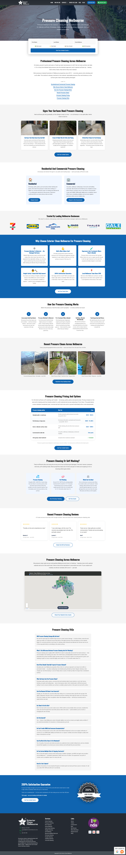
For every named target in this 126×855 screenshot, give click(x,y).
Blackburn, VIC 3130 (25, 827)
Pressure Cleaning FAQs (63, 98)
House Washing (48, 826)
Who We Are (74, 828)
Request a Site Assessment (75, 200)
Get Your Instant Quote (63, 154)
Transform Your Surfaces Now (63, 381)
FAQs (72, 833)
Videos (72, 823)
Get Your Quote (72, 499)
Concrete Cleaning (49, 840)
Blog (72, 826)
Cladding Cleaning (49, 838)
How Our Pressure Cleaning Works (63, 90)
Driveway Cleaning (49, 835)
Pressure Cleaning (49, 823)
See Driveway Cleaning (56, 499)
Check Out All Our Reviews (63, 545)
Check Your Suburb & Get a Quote (63, 615)
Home (72, 821)
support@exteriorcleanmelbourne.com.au (30, 830)
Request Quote (34, 200)
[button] (67, 2)
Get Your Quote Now (63, 291)
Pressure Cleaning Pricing (63, 95)
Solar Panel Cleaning (50, 828)
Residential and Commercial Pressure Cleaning (63, 84)
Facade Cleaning (49, 836)
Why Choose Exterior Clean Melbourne (63, 87)
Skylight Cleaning (49, 829)
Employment (74, 824)
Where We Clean (74, 829)
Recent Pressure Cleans (63, 92)
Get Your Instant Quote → (63, 50)
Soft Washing (48, 831)
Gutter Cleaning (48, 821)
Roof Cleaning (48, 824)
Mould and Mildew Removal (51, 833)
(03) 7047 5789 (24, 832)
